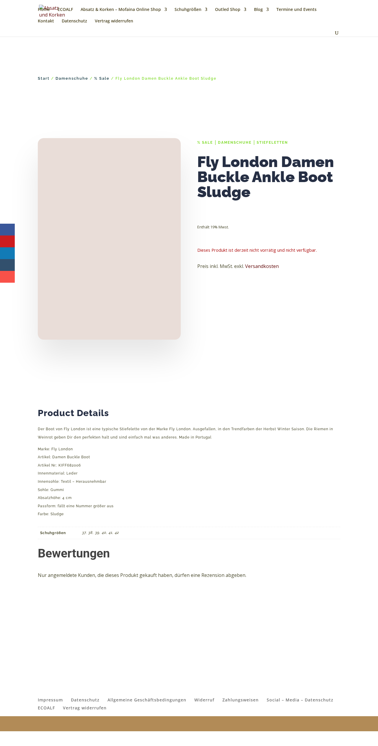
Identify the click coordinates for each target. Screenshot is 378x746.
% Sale (102, 78)
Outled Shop (227, 9)
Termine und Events (296, 9)
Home (44, 9)
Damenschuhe (72, 78)
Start (44, 78)
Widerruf (204, 700)
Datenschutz (74, 21)
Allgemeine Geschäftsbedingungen (146, 700)
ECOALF (65, 9)
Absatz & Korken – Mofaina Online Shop (121, 9)
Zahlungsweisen (240, 700)
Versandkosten (262, 266)
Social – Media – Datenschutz (300, 700)
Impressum (50, 700)
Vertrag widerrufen (114, 21)
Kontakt (46, 21)
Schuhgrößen (188, 9)
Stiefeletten (272, 142)
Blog (258, 9)
